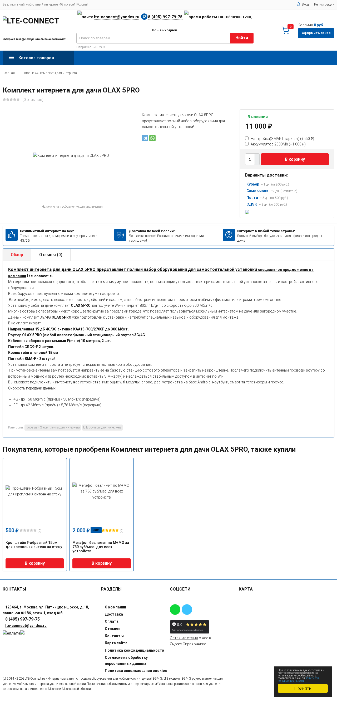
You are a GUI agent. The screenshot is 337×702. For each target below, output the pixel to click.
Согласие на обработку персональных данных (126, 660)
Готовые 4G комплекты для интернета (50, 73)
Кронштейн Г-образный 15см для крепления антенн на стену (34, 544)
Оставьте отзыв (184, 638)
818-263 (99, 47)
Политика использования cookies (136, 671)
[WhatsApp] (152, 138)
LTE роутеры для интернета (102, 427)
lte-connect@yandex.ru (116, 16)
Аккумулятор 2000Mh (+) (278, 144)
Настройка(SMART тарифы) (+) (282, 138)
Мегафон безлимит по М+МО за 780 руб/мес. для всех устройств (100, 546)
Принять (302, 688)
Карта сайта (116, 643)
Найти (241, 37)
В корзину (295, 159)
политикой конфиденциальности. (298, 679)
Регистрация (324, 4)
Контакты (114, 636)
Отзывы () (50, 254)
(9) (121, 531)
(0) (39, 531)
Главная (9, 73)
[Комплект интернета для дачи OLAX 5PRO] (71, 155)
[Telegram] (145, 138)
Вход (305, 4)
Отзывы (112, 629)
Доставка (114, 614)
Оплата (111, 621)
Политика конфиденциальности (134, 650)
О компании (115, 607)
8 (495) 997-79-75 (165, 16)
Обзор (17, 254)
